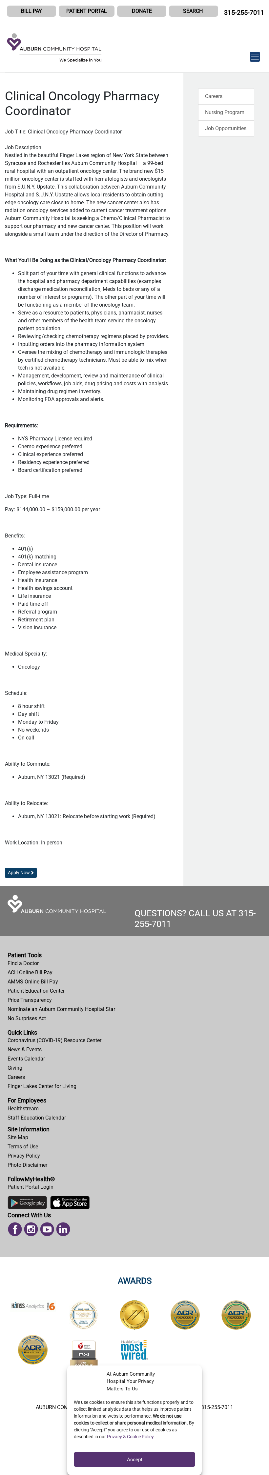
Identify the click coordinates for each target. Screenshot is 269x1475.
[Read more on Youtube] (47, 1229)
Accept (134, 1460)
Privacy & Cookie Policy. (131, 1436)
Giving (15, 1068)
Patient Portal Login (30, 1187)
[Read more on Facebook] (15, 1229)
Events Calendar (26, 1059)
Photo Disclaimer (27, 1165)
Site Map (18, 1137)
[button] (193, 11)
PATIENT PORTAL (86, 11)
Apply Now (19, 872)
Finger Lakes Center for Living (42, 1086)
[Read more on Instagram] (31, 1229)
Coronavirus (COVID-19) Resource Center (54, 1040)
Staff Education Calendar (37, 1118)
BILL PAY (31, 11)
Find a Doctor (23, 963)
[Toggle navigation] (255, 53)
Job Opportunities (225, 128)
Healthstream (23, 1108)
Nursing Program (224, 112)
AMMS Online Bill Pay (33, 982)
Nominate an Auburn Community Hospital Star (61, 1009)
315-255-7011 (244, 12)
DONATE (142, 11)
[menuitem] (134, 963)
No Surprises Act (27, 1018)
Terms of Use (23, 1146)
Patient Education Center (36, 991)
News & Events (25, 1049)
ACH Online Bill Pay (30, 972)
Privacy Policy (24, 1156)
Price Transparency (30, 1000)
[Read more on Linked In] (63, 1229)
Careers (213, 96)
